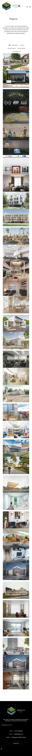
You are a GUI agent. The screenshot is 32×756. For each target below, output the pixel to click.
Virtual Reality (21, 48)
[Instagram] (30, 7)
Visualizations (16, 51)
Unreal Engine (12, 48)
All (9, 45)
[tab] (4, 693)
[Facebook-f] (27, 7)
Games (22, 45)
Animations (15, 45)
